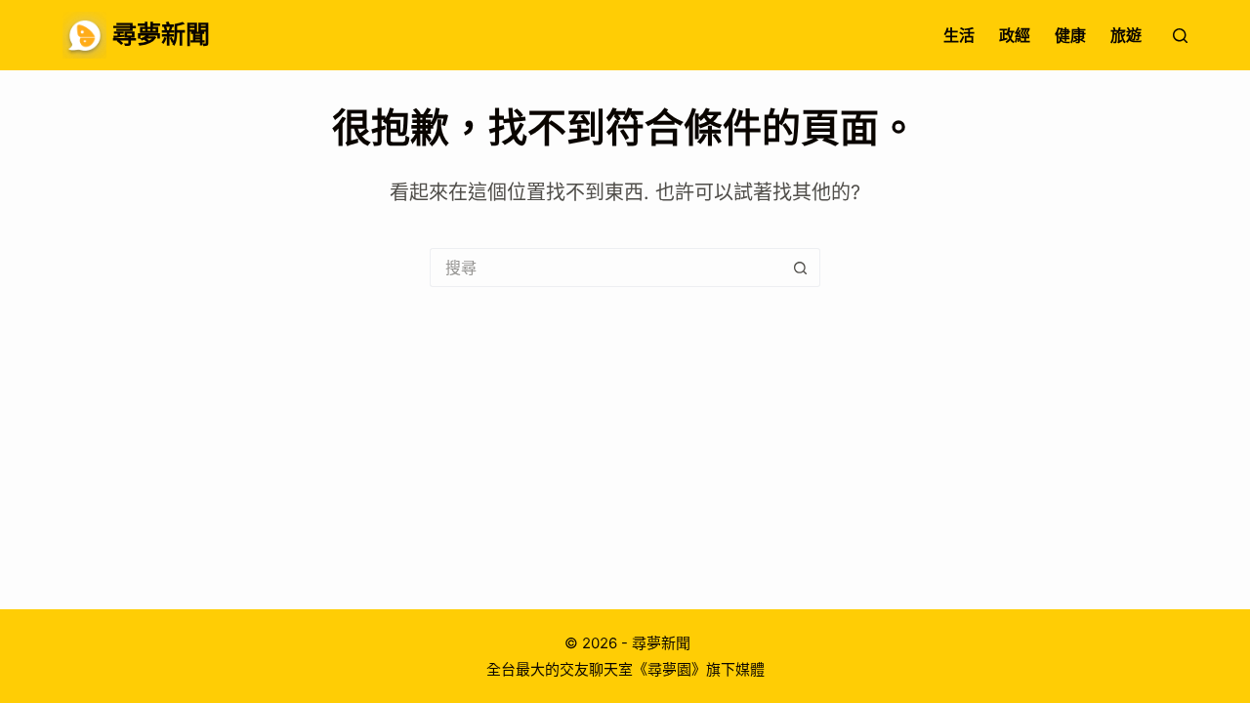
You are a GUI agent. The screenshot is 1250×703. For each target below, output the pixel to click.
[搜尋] (1180, 35)
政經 (1014, 35)
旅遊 (1126, 35)
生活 (959, 35)
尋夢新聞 (161, 34)
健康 (1070, 35)
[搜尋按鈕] (800, 267)
